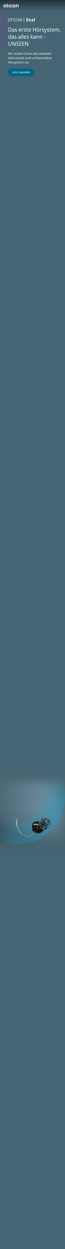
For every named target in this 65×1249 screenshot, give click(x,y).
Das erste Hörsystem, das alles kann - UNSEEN (34, 36)
